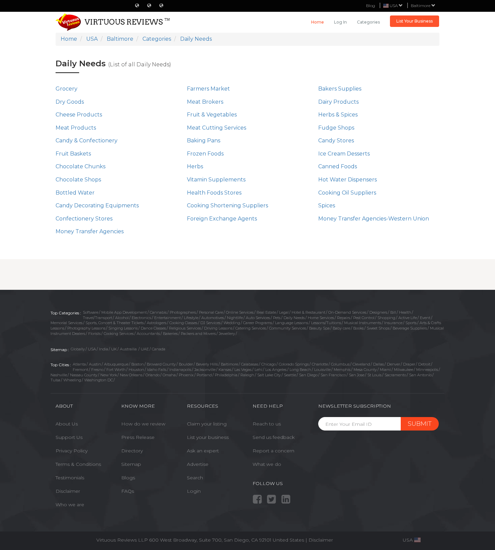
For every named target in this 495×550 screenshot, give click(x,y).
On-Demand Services (347, 312)
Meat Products (76, 128)
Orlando (152, 375)
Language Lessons (291, 322)
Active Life (407, 317)
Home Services (321, 317)
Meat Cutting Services (216, 128)
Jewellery (227, 333)
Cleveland (361, 364)
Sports (411, 322)
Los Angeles (276, 369)
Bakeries (170, 333)
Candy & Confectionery (87, 140)
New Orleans (131, 375)
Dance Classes (153, 328)
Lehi (258, 369)
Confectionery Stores (84, 218)
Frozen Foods (205, 153)
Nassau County (83, 375)
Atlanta (79, 364)
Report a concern (273, 451)
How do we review (143, 424)
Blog (370, 5)
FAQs (127, 491)
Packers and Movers (198, 333)
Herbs (195, 166)
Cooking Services (119, 333)
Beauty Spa (319, 328)
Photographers (183, 312)
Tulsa (55, 380)
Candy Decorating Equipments (97, 205)
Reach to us (267, 424)
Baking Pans (203, 140)
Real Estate (266, 312)
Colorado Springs (294, 364)
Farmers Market (208, 88)
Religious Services (185, 328)
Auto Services (258, 317)
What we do (267, 464)
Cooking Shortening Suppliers (227, 205)
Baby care (341, 328)
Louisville (322, 369)
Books (358, 328)
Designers (378, 312)
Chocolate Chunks (80, 166)
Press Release (138, 437)
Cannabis (158, 312)
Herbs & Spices (338, 114)
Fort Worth (116, 369)
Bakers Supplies (339, 88)
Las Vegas (243, 369)
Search (195, 478)
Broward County (161, 364)
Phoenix (186, 375)
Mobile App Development (124, 312)
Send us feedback (274, 437)
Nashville (59, 375)
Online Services (240, 312)
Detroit (424, 364)
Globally (78, 349)
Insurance (393, 322)
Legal (284, 312)
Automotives (212, 317)
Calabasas (249, 364)
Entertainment (167, 317)
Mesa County (365, 369)
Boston (137, 364)
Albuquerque (116, 364)
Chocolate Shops (78, 179)
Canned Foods (337, 166)
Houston (136, 369)
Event (425, 317)
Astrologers (156, 322)
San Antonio (420, 375)
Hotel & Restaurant (308, 312)
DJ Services (210, 322)
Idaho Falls (156, 369)
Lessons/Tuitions (326, 322)
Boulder (186, 364)
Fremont (80, 369)
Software (90, 312)
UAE (145, 349)
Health (405, 312)
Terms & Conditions (78, 464)
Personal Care (211, 312)
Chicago (268, 364)
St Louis (374, 375)
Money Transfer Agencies (90, 231)
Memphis (342, 369)
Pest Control (363, 317)
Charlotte (320, 364)
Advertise (197, 464)
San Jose (356, 375)
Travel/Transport (97, 317)
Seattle (290, 375)
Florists (94, 333)
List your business (208, 437)
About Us (67, 424)
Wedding (232, 322)
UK (114, 349)
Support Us (69, 437)
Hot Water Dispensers (347, 179)
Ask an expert (203, 451)
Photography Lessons (86, 328)
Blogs (128, 478)
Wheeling (72, 380)
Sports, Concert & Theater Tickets (115, 322)
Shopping (386, 317)
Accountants (148, 333)
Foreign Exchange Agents (222, 218)
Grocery (66, 88)
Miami (385, 369)
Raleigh (247, 375)
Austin (95, 364)
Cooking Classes (183, 322)
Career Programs (257, 322)
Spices (326, 205)
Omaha (169, 375)
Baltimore (421, 5)
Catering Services (250, 328)
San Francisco (333, 375)
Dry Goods (70, 102)
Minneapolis (427, 369)
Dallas (378, 364)
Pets (276, 317)
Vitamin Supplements (216, 179)
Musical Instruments (362, 322)
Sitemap (131, 464)
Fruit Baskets (73, 153)
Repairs (343, 317)
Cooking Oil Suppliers (347, 193)
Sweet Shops (378, 328)
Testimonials (70, 478)
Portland (204, 375)
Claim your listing (207, 424)
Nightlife (235, 317)
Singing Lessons (123, 328)
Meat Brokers (205, 102)
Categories (368, 22)
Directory (132, 451)
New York (108, 375)
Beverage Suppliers (410, 328)
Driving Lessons (218, 328)
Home (317, 22)
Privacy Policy (72, 451)
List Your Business (414, 21)
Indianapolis (180, 369)
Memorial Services (66, 322)
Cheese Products (79, 114)
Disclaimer (68, 491)
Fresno (97, 369)
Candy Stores (336, 140)
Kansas (225, 369)
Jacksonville (205, 369)
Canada (158, 349)
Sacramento (395, 375)
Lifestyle (191, 317)
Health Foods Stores (214, 193)
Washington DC (98, 380)
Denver (393, 364)
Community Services (287, 328)
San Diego (308, 375)
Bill (393, 312)
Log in (340, 22)
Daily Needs (294, 317)
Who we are (70, 505)
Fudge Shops (336, 128)
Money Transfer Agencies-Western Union (373, 218)
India (103, 349)
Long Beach (300, 369)
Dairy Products (338, 102)
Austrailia (129, 349)
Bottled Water (75, 193)
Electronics (141, 317)
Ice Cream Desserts (344, 153)
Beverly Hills (207, 364)
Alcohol (122, 317)
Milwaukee (403, 369)
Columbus (340, 364)
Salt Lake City (269, 375)
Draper (409, 364)
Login (194, 491)
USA (92, 349)
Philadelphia (226, 375)
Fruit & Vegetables (212, 114)
